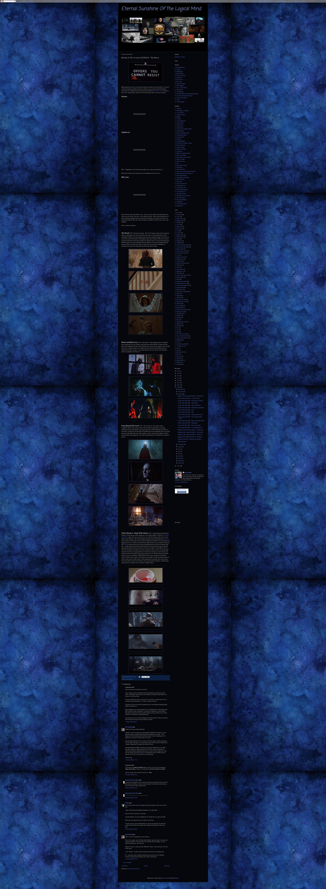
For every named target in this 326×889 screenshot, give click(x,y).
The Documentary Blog (182, 189)
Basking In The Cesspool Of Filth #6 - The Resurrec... (191, 396)
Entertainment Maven (181, 135)
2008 (178, 387)
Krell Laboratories (180, 145)
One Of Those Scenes (181, 334)
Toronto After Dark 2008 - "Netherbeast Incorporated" (191, 407)
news (177, 255)
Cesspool (128, 679)
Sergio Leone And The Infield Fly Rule (185, 171)
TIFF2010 (178, 297)
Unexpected (179, 364)
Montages (178, 317)
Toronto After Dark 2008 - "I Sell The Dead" (189, 398)
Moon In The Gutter (181, 155)
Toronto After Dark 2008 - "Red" (186, 412)
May (179, 453)
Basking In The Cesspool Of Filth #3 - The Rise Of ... (191, 434)
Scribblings (179, 261)
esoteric (178, 224)
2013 (177, 330)
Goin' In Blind (179, 305)
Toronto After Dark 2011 (182, 336)
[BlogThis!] (144, 677)
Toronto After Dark (181, 253)
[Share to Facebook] (147, 677)
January (180, 463)
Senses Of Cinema (180, 83)
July (179, 449)
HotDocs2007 (179, 307)
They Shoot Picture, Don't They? (184, 96)
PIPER (127, 803)
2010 (178, 382)
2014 (177, 342)
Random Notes (179, 235)
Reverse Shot (179, 79)
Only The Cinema (180, 161)
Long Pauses (179, 151)
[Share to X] (145, 677)
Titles (177, 267)
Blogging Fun (179, 220)
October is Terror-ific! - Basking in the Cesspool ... (190, 439)
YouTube (178, 222)
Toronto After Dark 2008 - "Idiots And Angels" (189, 425)
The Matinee (179, 201)
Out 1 (177, 163)
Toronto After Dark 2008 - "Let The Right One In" (190, 427)
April (179, 456)
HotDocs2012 (179, 289)
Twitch (178, 100)
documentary (179, 269)
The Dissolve (179, 89)
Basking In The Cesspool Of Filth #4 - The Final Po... (191, 432)
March (180, 458)
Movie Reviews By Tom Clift (183, 157)
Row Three (179, 81)
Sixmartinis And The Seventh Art (184, 173)
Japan (177, 279)
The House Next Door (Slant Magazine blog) (187, 93)
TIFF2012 (178, 265)
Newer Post (124, 866)
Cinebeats (166, 539)
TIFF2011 (178, 303)
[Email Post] (139, 676)
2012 (177, 350)
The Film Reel (179, 92)
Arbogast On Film (180, 115)
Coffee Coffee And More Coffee (184, 129)
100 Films (178, 108)
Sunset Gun (179, 181)
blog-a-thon (179, 229)
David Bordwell (180, 131)
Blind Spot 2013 (180, 257)
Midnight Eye (179, 71)
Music (177, 320)
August (180, 446)
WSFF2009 (179, 326)
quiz (177, 348)
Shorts (177, 239)
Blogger (177, 878)
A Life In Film (180, 112)
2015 (178, 371)
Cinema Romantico (181, 121)
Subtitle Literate (180, 179)
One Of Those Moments (182, 291)
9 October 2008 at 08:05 (131, 829)
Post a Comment (127, 862)
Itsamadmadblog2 (180, 141)
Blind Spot (179, 226)
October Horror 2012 (181, 301)
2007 (178, 466)
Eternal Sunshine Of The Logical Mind (161, 8)
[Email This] (142, 677)
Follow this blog (182, 491)
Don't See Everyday (181, 299)
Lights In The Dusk (181, 149)
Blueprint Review (180, 67)
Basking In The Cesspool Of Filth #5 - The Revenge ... (191, 430)
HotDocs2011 (179, 259)
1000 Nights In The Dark (182, 110)
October (180, 394)
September (181, 444)
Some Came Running (181, 175)
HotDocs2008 (179, 277)
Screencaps (179, 214)
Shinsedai (178, 295)
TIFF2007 (178, 241)
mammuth (165, 878)
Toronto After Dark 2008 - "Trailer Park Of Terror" (190, 414)
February (180, 460)
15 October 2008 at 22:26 (131, 859)
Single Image (179, 218)
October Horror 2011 (181, 283)
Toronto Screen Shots (181, 203)
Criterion (178, 69)
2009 (178, 385)
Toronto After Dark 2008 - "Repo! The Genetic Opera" (191, 420)
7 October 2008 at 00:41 (131, 721)
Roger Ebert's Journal (181, 165)
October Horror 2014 (181, 344)
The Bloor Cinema (158, 90)
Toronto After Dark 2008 (182, 245)
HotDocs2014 (179, 360)
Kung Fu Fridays (180, 147)
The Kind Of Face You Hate (183, 195)
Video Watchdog (180, 102)
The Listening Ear (180, 197)
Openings (178, 362)
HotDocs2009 (179, 249)
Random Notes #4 (182, 441)
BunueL (178, 117)
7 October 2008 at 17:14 (131, 760)
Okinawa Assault (180, 159)
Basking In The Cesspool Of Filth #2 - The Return (190, 437)
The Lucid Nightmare (181, 199)
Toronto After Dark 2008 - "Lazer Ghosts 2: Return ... (191, 400)
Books (177, 332)
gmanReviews (179, 206)
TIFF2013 (178, 315)
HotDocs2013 (179, 271)
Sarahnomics (179, 167)
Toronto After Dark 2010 (182, 275)
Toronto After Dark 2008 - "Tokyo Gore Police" (189, 405)
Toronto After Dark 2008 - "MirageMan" (188, 423)
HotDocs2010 (179, 237)
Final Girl (178, 139)
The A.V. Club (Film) (181, 87)
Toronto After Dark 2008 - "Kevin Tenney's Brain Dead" (190, 417)
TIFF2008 (178, 243)
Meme (177, 354)
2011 (177, 328)
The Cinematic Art (180, 187)
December (180, 389)
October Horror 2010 (181, 251)
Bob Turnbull (128, 727)
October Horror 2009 (181, 281)
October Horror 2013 (181, 322)
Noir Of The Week (180, 75)
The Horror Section (181, 193)
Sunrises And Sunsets (181, 263)
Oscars (178, 293)
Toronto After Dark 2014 (182, 309)
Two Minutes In (180, 346)
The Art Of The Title (181, 183)
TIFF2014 (178, 324)
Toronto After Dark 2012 (182, 285)
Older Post (166, 866)
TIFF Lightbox (180, 85)
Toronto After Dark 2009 (182, 247)
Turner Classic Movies (181, 98)
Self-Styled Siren (180, 169)
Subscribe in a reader (180, 57)
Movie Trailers (179, 73)
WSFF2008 (179, 340)
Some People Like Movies (182, 177)
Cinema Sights (179, 123)
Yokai (125, 544)
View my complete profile (181, 482)
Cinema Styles (179, 125)
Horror (131, 679)
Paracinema (179, 77)
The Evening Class (180, 191)
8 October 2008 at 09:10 (131, 774)
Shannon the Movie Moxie (132, 780)
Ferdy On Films (180, 137)
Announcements (180, 287)
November (181, 391)
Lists (177, 231)
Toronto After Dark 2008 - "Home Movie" (188, 403)
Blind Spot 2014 (180, 311)
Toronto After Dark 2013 (182, 338)
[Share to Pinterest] (149, 677)
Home (145, 866)
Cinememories (179, 127)
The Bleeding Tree (180, 185)
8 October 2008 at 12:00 (131, 788)
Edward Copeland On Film (182, 133)
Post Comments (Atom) (133, 868)
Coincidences (179, 313)
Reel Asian (179, 356)
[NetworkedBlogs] (181, 489)
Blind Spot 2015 (180, 352)
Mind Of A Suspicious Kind (183, 153)
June (179, 451)
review (178, 216)
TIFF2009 (178, 273)
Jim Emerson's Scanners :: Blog (184, 143)
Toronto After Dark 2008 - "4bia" (186, 410)
